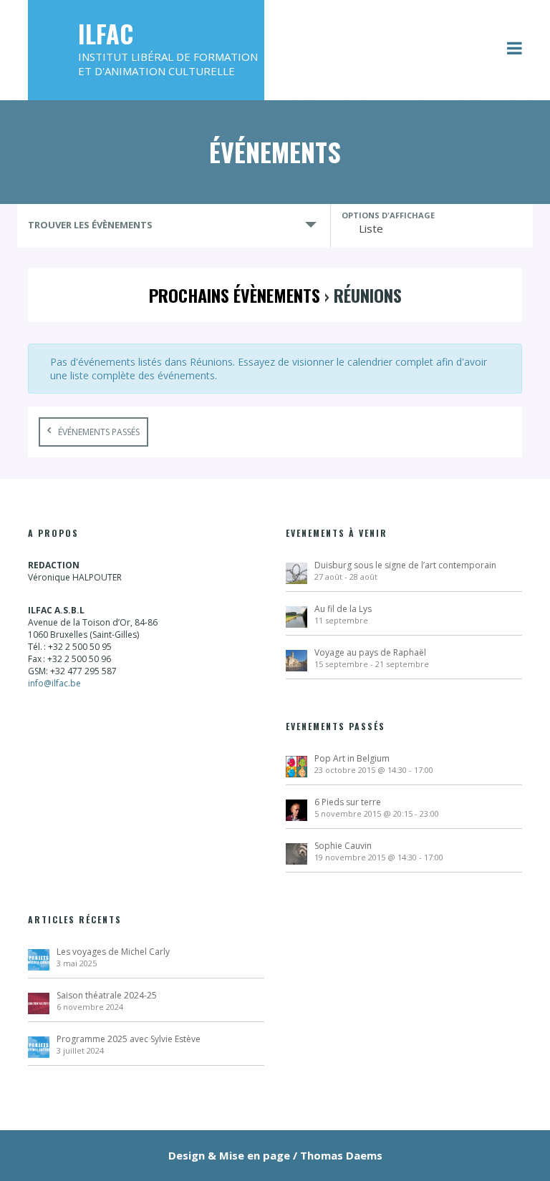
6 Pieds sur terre (347, 802)
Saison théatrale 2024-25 (107, 995)
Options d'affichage (388, 215)
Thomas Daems (341, 1155)
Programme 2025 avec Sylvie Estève (129, 1039)
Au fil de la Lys (343, 609)
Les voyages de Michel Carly (113, 952)
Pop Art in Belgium (352, 758)
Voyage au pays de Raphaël (370, 652)
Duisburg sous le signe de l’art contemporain (405, 565)
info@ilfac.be (54, 683)
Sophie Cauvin (343, 846)
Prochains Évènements (234, 295)
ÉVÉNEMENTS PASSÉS (99, 432)
